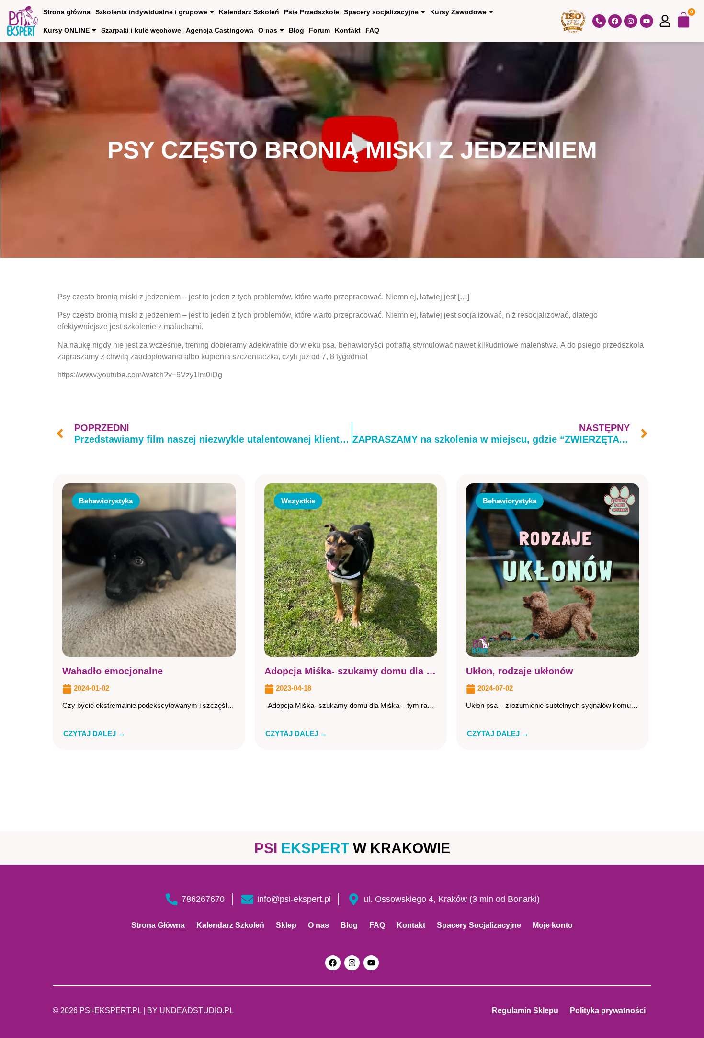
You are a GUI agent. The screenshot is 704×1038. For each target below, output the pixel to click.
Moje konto (553, 925)
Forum (319, 30)
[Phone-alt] (599, 21)
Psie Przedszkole (311, 12)
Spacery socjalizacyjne (381, 12)
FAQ (372, 30)
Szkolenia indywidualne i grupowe (151, 12)
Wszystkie (298, 501)
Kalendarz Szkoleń (249, 12)
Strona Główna (158, 925)
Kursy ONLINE (66, 30)
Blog (296, 30)
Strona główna (67, 12)
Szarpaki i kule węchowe (141, 30)
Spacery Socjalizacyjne (479, 925)
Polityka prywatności (608, 1010)
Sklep (286, 925)
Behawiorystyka (106, 501)
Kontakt (348, 30)
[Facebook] (615, 21)
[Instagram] (630, 21)
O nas (267, 30)
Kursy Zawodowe (458, 12)
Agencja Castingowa (219, 30)
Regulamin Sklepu (525, 1010)
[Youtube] (646, 21)
